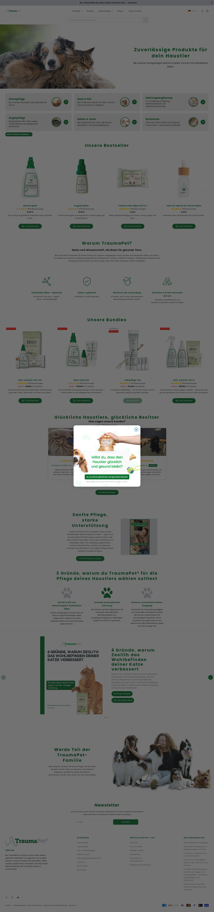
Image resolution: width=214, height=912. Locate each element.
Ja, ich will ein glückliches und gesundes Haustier (107, 477)
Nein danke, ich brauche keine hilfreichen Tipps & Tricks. (107, 482)
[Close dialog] (136, 429)
